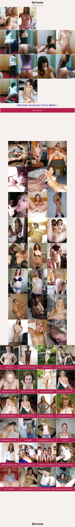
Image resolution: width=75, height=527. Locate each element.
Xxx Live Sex (37, 110)
